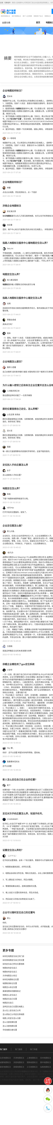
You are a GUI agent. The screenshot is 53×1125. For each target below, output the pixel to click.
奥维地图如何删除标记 (12, 991)
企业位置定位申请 (44, 1074)
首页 (38, 22)
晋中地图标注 (45, 1062)
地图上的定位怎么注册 (12, 1018)
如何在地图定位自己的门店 (13, 956)
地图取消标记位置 (10, 983)
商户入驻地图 (27, 16)
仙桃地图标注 (45, 1067)
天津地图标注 (18, 1058)
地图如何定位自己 (10, 968)
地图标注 (48, 16)
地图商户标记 (38, 16)
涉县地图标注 (18, 1062)
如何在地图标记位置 (11, 979)
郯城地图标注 (18, 1067)
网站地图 (3, 1074)
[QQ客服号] (48, 1090)
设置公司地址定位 (16, 1074)
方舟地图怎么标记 (10, 975)
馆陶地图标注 (32, 1062)
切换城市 (7, 3)
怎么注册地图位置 (10, 1026)
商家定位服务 (30, 1074)
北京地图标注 (5, 1058)
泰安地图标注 (5, 1067)
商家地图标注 (5, 16)
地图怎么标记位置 (10, 987)
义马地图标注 (32, 1067)
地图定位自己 (8, 1003)
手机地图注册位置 (10, 1030)
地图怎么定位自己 (10, 995)
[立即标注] (48, 1081)
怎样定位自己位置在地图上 (13, 1006)
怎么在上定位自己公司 (12, 1010)
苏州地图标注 (45, 1058)
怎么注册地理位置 (10, 1022)
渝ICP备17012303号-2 (42, 1080)
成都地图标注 (5, 1062)
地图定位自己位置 (10, 999)
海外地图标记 (16, 16)
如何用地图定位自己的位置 (13, 960)
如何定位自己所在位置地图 (13, 964)
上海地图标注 (32, 1058)
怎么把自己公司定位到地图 (13, 1014)
